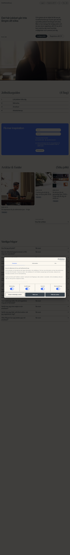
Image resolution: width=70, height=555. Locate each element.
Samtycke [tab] (14, 263)
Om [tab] (55, 263)
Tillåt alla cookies (55, 294)
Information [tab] (35, 263)
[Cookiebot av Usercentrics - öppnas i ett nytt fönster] (59, 259)
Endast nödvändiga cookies (15, 294)
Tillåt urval (35, 294)
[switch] (27, 289)
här (20, 281)
